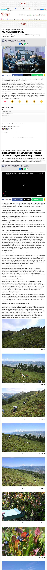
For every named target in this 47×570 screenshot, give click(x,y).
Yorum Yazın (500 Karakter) (7, 113)
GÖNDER (43, 124)
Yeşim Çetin (24, 268)
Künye (35, 9)
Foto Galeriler (11, 8)
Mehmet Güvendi (32, 281)
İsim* (3, 109)
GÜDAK (33, 210)
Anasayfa (4, 19)
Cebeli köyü (15, 216)
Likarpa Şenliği (16, 204)
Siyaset (31, 19)
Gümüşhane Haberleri (6, 29)
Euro (34, 14)
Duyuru (42, 19)
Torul (11, 203)
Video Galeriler (20, 8)
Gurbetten (25, 19)
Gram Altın (42, 14)
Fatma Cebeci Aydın (23, 236)
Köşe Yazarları (10, 10)
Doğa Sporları (15, 210)
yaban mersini (26, 206)
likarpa (20, 206)
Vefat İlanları (18, 19)
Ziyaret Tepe (9, 213)
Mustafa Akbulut (21, 307)
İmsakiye (26, 8)
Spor (37, 19)
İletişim (38, 9)
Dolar (28, 14)
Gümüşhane (11, 19)
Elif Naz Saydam (28, 294)
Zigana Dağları (35, 212)
